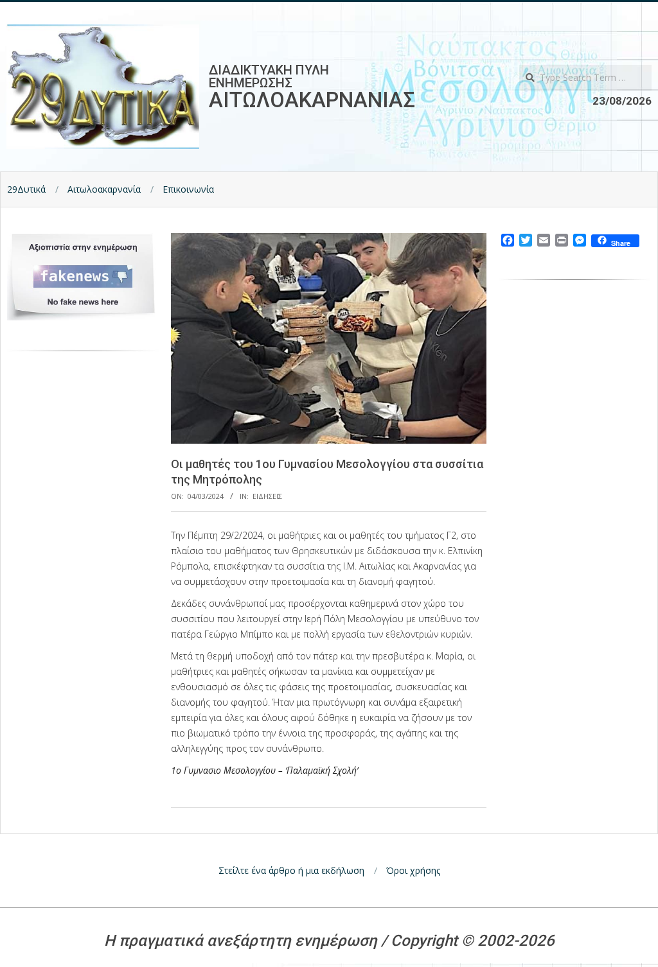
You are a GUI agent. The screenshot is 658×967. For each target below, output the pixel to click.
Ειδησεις (267, 496)
